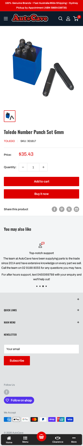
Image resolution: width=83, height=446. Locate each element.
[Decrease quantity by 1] (23, 167)
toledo (9, 141)
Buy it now (41, 193)
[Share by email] (76, 209)
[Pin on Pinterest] (61, 209)
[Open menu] (6, 18)
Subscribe (17, 360)
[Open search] (60, 18)
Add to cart (41, 181)
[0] (76, 18)
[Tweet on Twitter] (69, 209)
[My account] (68, 18)
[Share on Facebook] (54, 209)
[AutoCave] (30, 18)
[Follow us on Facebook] (6, 392)
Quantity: (10, 167)
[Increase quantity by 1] (43, 167)
